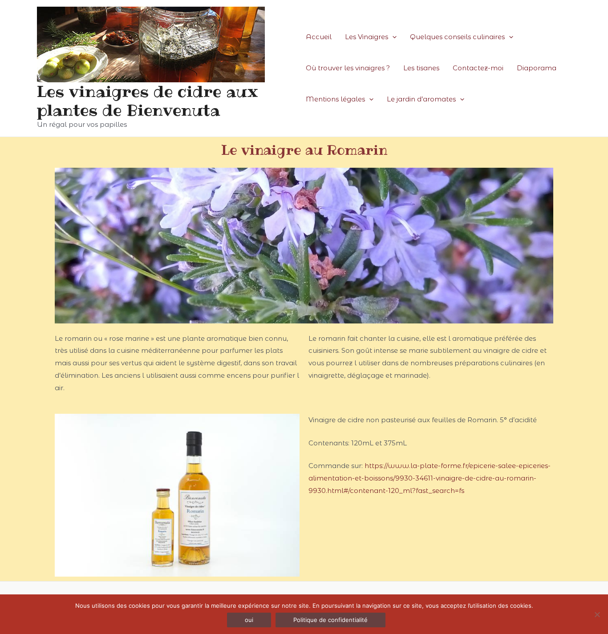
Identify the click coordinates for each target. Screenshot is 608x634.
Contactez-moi (478, 68)
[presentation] (392, 36)
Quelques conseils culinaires (457, 36)
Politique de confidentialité (330, 619)
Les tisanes (421, 68)
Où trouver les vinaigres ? (348, 68)
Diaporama (536, 68)
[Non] (596, 614)
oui (249, 619)
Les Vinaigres (366, 36)
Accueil (319, 36)
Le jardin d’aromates (421, 99)
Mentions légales (335, 99)
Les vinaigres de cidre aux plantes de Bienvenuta (147, 101)
